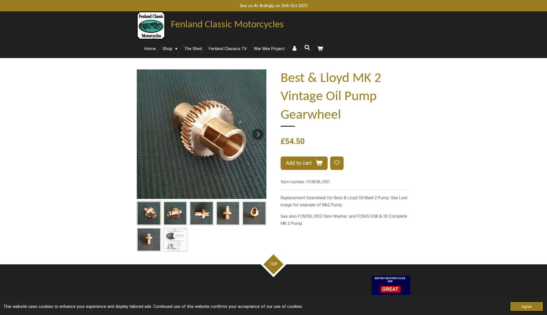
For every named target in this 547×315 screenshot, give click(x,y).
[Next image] (258, 134)
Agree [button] (527, 306)
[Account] (294, 49)
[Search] (307, 48)
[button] (149, 213)
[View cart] (320, 49)
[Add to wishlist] (337, 163)
